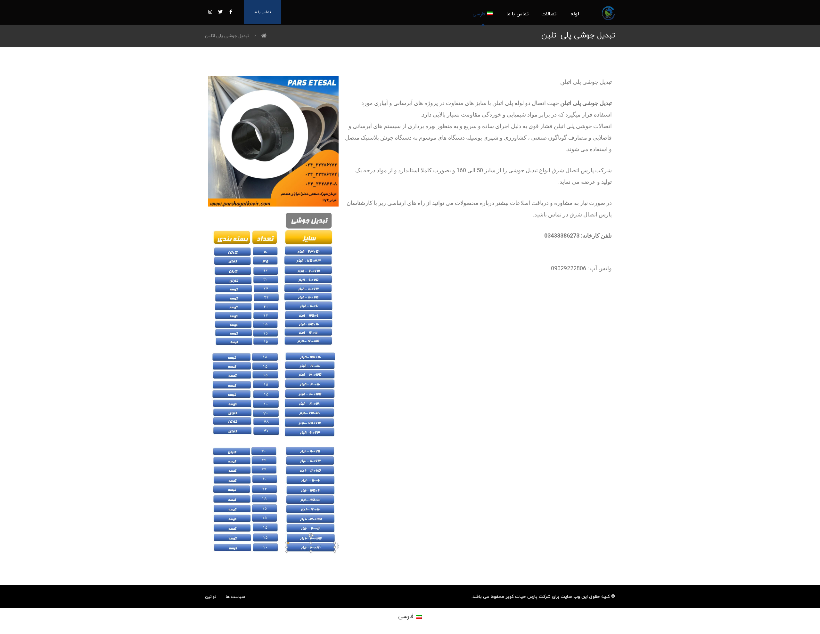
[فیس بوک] (230, 11)
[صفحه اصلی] (263, 36)
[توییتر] (220, 11)
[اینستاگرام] (210, 11)
